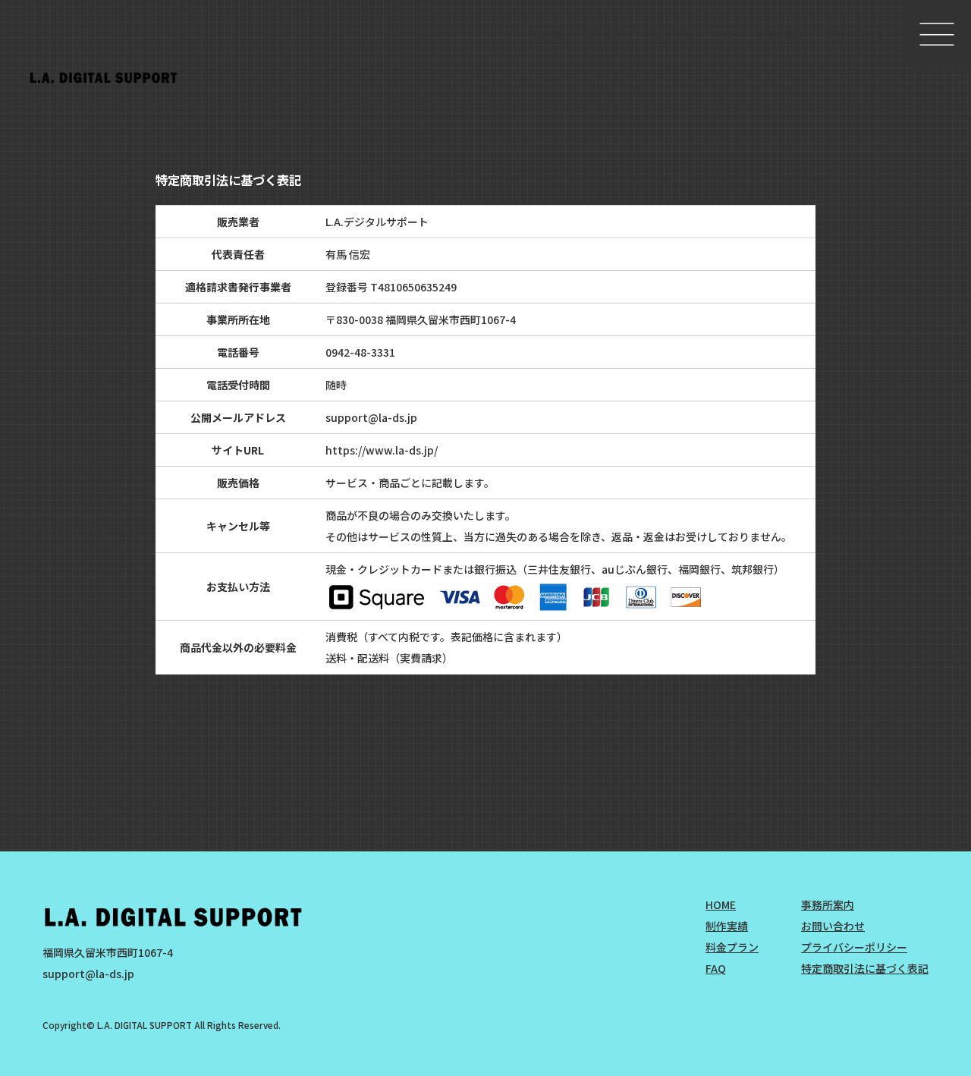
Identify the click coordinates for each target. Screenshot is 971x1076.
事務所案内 (779, 34)
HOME (547, 34)
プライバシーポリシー (854, 947)
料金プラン (668, 34)
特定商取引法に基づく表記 (865, 968)
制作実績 (603, 34)
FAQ (724, 34)
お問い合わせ (855, 34)
